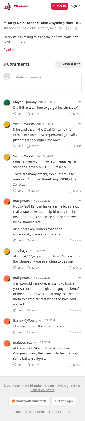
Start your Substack (31, 401)
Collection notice (43, 390)
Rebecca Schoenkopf (19, 28)
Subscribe (60, 6)
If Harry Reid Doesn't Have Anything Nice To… (42, 23)
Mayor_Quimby (25, 102)
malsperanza (22, 200)
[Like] (61, 28)
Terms (75, 386)
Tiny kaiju (20, 250)
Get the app (64, 401)
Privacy (63, 386)
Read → (9, 49)
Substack (20, 412)
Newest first (71, 64)
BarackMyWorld (25, 320)
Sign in (76, 6)
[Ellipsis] (79, 101)
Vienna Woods (24, 123)
